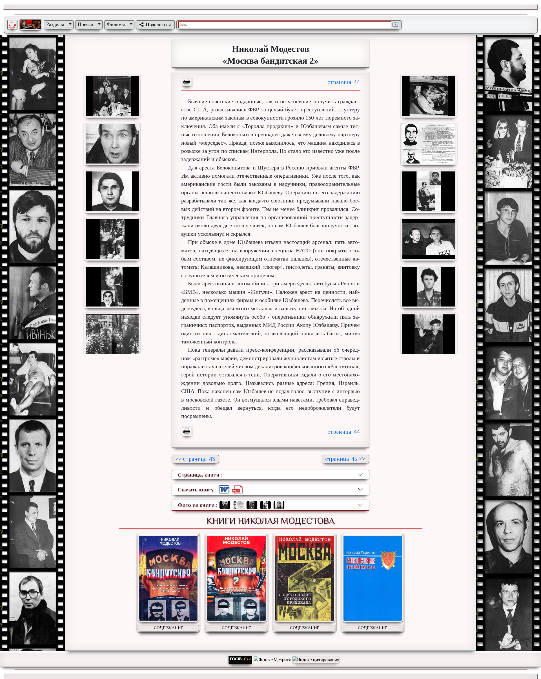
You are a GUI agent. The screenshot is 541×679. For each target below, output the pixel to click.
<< (195, 459)
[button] (58, 24)
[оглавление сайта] (30, 24)
